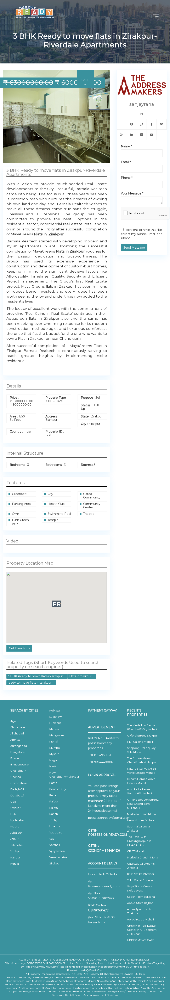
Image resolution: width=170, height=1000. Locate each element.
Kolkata (54, 710)
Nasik (53, 766)
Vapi (52, 838)
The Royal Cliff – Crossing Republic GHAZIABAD (139, 841)
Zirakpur (55, 863)
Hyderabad (18, 820)
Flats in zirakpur (80, 676)
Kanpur (15, 857)
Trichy (53, 820)
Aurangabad (18, 745)
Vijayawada (57, 851)
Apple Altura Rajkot (140, 903)
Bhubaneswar (19, 764)
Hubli (13, 814)
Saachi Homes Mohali (141, 896)
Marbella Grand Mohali (142, 814)
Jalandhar (16, 845)
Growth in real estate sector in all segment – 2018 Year (143, 930)
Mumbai (54, 747)
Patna (53, 782)
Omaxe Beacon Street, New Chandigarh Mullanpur (143, 803)
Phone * (126, 178)
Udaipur (54, 826)
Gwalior (15, 807)
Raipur (53, 801)
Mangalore (56, 735)
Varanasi (54, 844)
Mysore (54, 754)
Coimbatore (18, 783)
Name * (126, 146)
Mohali (53, 741)
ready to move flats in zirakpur (30, 682)
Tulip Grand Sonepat (140, 880)
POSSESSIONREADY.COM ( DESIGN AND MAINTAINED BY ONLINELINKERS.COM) (101, 959)
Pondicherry (57, 789)
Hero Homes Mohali (140, 820)
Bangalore (17, 752)
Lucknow (55, 716)
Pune (52, 795)
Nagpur (54, 760)
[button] (106, 73)
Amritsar (16, 739)
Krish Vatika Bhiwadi (140, 874)
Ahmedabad (18, 727)
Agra (13, 721)
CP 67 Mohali (135, 851)
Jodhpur (16, 851)
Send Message (134, 247)
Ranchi (53, 813)
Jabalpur (16, 832)
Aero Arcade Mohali (140, 919)
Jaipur (14, 838)
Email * (126, 162)
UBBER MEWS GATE (140, 940)
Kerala (14, 863)
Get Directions (19, 648)
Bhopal (15, 758)
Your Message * (132, 193)
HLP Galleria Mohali (140, 741)
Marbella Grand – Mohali (143, 857)
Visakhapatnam (59, 857)
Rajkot (53, 807)
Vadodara (55, 832)
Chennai (16, 776)
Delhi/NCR (17, 789)
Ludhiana (55, 723)
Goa (13, 801)
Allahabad (17, 733)
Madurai (54, 729)
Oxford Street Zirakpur (142, 735)
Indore (14, 826)
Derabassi (17, 795)
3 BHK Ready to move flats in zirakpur (36, 676)
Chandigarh (18, 770)
